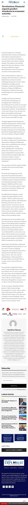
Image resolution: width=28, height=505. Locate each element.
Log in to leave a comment (14, 450)
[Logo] (14, 2)
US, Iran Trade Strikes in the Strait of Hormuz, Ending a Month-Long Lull (9, 418)
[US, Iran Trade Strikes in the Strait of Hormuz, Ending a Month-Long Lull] (22, 418)
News (3, 399)
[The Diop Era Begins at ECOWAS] (22, 401)
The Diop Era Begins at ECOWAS (9, 401)
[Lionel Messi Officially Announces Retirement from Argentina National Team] (22, 410)
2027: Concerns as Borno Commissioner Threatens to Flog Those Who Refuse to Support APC (10, 426)
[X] (10, 487)
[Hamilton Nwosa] (14, 323)
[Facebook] (4, 487)
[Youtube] (13, 487)
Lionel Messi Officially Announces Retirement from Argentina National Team (9, 410)
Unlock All (14, 386)
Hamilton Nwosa (6, 16)
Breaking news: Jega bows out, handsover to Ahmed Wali (7, 439)
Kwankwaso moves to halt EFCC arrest (20, 438)
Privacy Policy (21, 389)
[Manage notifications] (24, 501)
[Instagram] (7, 487)
